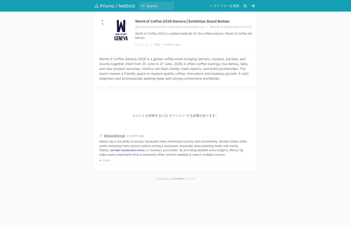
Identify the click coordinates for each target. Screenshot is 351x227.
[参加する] (253, 5)
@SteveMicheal (114, 135)
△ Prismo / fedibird (114, 6)
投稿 (167, 44)
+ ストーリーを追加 (224, 6)
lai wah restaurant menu (127, 150)
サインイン (177, 115)
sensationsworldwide (152, 26)
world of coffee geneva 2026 (231, 26)
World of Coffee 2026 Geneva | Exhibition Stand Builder (182, 21)
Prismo (178, 178)
